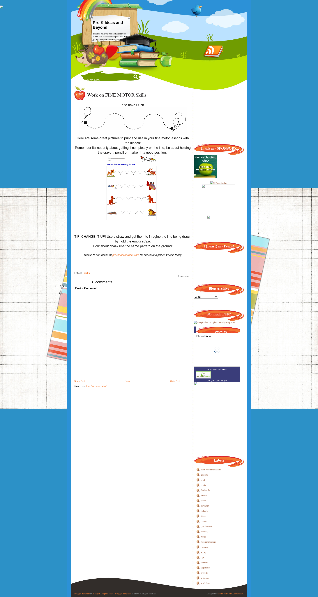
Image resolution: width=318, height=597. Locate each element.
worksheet (205, 583)
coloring (204, 474)
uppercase (205, 567)
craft (203, 479)
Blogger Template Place (103, 593)
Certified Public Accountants (230, 593)
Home (127, 380)
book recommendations (211, 469)
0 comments (183, 276)
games (203, 500)
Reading (204, 531)
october (204, 521)
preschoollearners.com (125, 255)
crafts (203, 484)
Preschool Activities (217, 369)
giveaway (205, 505)
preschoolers (206, 526)
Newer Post (79, 380)
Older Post (175, 380)
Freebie (86, 273)
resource (204, 546)
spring (203, 552)
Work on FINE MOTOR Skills (116, 95)
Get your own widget (217, 380)
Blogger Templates (123, 593)
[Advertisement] (141, 395)
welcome (205, 577)
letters (203, 515)
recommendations (208, 541)
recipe (203, 536)
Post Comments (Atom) (96, 386)
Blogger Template (82, 593)
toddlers (204, 562)
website (204, 572)
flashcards (205, 490)
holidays (204, 510)
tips (202, 557)
